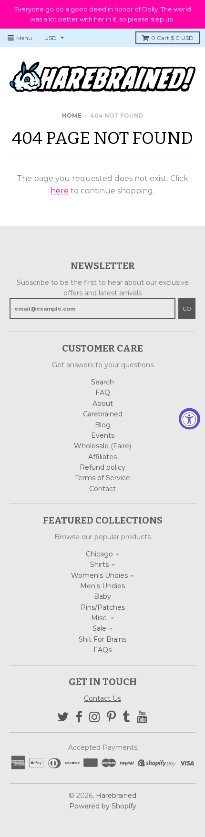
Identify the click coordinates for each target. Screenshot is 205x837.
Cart (172, 37)
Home (72, 115)
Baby (102, 596)
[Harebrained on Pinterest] (111, 717)
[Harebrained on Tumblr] (126, 717)
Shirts (99, 564)
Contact (102, 488)
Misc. (99, 618)
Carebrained (103, 414)
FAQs (102, 649)
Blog (103, 425)
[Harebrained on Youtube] (142, 717)
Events (102, 435)
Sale (99, 628)
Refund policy (102, 467)
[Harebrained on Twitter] (63, 717)
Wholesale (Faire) (102, 446)
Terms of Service (102, 478)
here (60, 190)
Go (187, 308)
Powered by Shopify (102, 806)
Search (102, 382)
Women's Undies (99, 575)
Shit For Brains (102, 639)
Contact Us (102, 698)
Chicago (99, 554)
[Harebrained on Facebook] (78, 717)
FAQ (102, 392)
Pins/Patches (103, 607)
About (102, 403)
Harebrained (116, 795)
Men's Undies (102, 586)
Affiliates (102, 457)
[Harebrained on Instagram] (94, 717)
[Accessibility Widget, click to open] (189, 418)
